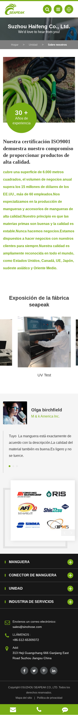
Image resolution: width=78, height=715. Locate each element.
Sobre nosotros (57, 44)
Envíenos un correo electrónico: (34, 621)
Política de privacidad (49, 697)
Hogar (14, 44)
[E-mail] (13, 709)
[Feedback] (65, 709)
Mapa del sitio (24, 697)
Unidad (33, 44)
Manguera (19, 562)
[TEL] (39, 709)
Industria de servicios (31, 602)
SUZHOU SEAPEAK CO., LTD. (40, 687)
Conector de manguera (33, 575)
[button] (9, 466)
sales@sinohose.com (27, 627)
